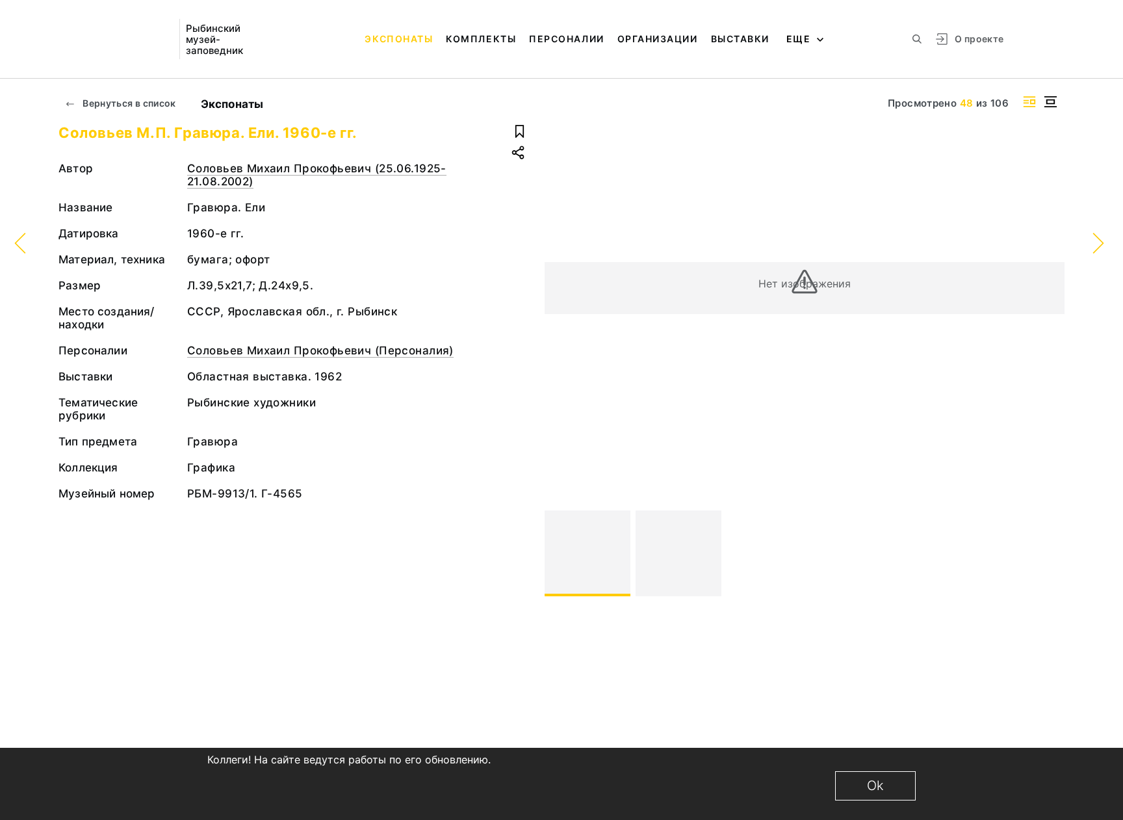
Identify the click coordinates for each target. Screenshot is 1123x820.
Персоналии (566, 38)
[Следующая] (1049, 553)
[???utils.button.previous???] (560, 553)
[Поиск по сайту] (917, 39)
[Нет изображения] (587, 553)
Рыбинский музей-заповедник (214, 39)
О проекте (979, 38)
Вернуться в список (128, 103)
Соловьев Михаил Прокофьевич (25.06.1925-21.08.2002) (316, 175)
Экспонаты (399, 38)
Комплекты (481, 38)
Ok (875, 785)
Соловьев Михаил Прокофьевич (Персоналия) (320, 350)
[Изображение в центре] (1050, 102)
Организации (657, 38)
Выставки (740, 38)
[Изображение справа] (1029, 102)
